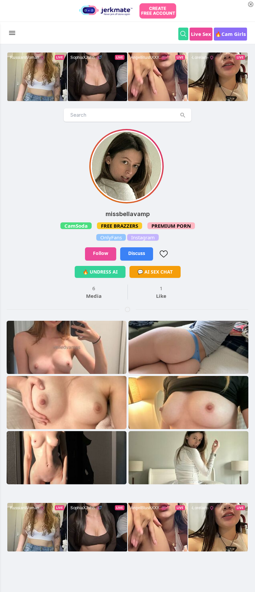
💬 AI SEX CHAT (155, 272)
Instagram (143, 237)
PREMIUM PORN (171, 225)
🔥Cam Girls (230, 34)
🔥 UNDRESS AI (100, 272)
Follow (100, 253)
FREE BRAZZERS (119, 225)
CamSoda (76, 225)
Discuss (136, 253)
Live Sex (201, 34)
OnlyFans (111, 237)
